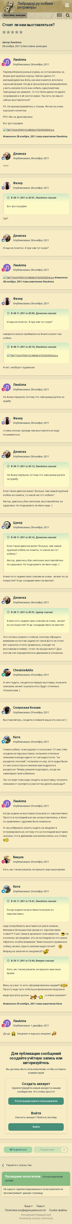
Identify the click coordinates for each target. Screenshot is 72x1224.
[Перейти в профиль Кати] (7, 739)
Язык (27, 1206)
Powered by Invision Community (36, 1218)
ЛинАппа (16, 42)
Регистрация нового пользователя (36, 1101)
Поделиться (19, 1149)
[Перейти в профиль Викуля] (7, 859)
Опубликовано (31, 64)
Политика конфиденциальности (25, 1210)
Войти (36, 1126)
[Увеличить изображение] (6, 839)
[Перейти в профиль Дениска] (7, 156)
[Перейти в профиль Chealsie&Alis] (7, 672)
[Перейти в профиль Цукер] (7, 525)
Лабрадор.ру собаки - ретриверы (36, 5)
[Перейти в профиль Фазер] (7, 186)
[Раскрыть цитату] (8, 197)
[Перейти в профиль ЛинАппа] (7, 62)
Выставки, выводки (35, 46)
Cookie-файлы (58, 1210)
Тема (39, 1206)
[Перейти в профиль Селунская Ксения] (7, 710)
